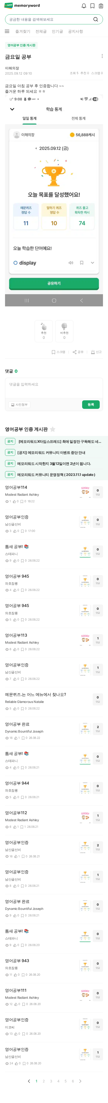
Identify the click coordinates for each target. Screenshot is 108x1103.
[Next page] (80, 1081)
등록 (91, 404)
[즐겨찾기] (52, 429)
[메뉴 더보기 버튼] (7, 31)
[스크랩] (91, 6)
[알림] (82, 6)
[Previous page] (29, 1081)
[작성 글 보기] (99, 6)
